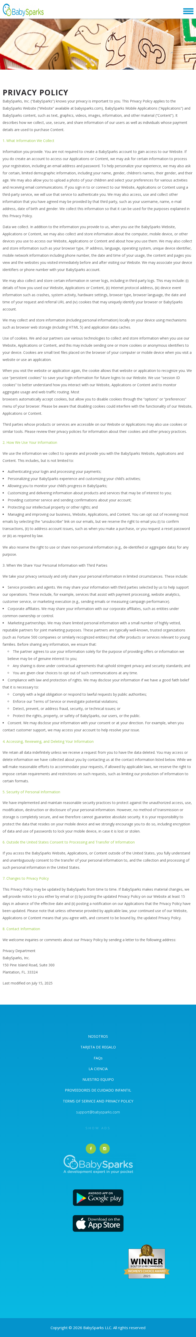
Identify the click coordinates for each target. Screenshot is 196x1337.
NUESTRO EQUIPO (98, 1079)
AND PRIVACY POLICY (114, 1101)
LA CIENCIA (98, 1068)
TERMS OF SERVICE (79, 1101)
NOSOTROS (98, 1036)
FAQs (98, 1058)
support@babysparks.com (98, 1112)
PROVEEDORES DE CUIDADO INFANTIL (98, 1090)
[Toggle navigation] (188, 11)
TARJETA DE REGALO (98, 1047)
